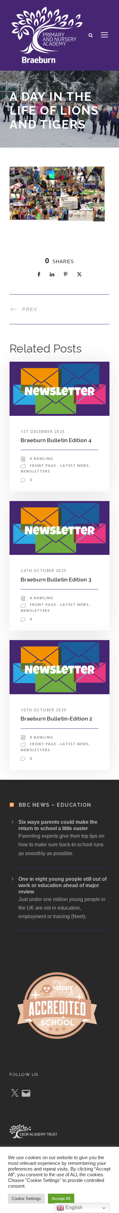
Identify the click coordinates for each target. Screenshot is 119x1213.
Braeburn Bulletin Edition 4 (56, 440)
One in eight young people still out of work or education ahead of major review (62, 885)
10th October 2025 (44, 710)
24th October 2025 (44, 570)
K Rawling (41, 458)
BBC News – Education (55, 805)
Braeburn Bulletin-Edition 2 (56, 718)
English (73, 1207)
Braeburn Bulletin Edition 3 (56, 579)
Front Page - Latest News (59, 465)
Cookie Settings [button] (26, 1198)
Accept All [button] (61, 1198)
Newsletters (35, 471)
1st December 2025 (43, 431)
